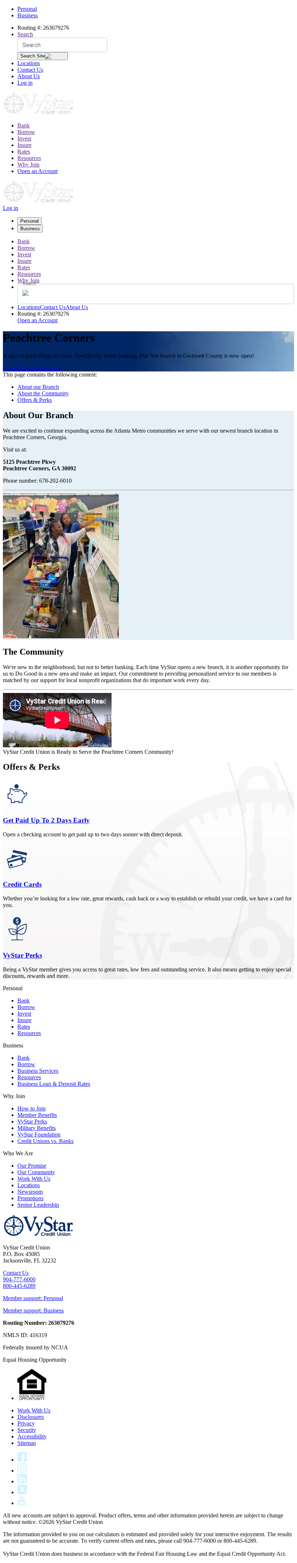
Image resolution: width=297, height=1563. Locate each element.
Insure (24, 145)
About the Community (43, 393)
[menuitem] (155, 125)
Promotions (30, 1198)
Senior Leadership (38, 1205)
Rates (23, 151)
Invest (24, 138)
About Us (28, 76)
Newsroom (30, 1192)
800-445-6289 (19, 1286)
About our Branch (38, 387)
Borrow (26, 132)
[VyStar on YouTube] (21, 1503)
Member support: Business (33, 1310)
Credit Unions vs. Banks (45, 1141)
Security (26, 1430)
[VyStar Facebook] (22, 1460)
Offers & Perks (34, 400)
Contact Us (30, 70)
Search (25, 34)
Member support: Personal (33, 1298)
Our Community (36, 1172)
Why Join (28, 164)
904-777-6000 (19, 1279)
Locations (28, 63)
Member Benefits (37, 1115)
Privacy (26, 1423)
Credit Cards (22, 884)
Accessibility (32, 1436)
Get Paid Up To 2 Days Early (46, 820)
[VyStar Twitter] (22, 1492)
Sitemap (26, 1443)
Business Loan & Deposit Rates (53, 1084)
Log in (25, 83)
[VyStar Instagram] (22, 1470)
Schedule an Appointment (32, 368)
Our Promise (31, 1166)
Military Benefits (36, 1128)
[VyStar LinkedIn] (22, 1481)
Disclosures (30, 1417)
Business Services (37, 1071)
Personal (27, 9)
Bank (23, 125)
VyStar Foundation (38, 1134)
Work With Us (33, 1179)
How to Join (31, 1108)
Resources (29, 158)
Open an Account (37, 171)
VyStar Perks (22, 955)
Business (27, 15)
